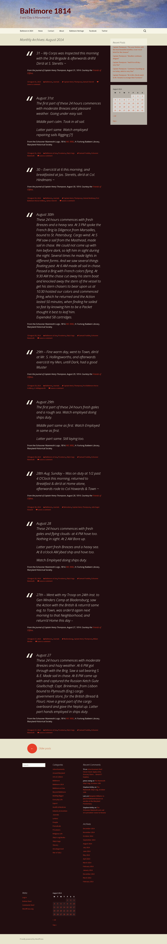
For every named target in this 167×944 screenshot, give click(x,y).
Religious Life (57, 834)
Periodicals (57, 826)
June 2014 (86, 851)
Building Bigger (58, 796)
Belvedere (67, 507)
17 (142, 103)
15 (133, 103)
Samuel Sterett (88, 82)
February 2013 (88, 881)
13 (124, 103)
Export (55, 803)
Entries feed (26, 901)
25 (115, 110)
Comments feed (28, 905)
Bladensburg (68, 639)
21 (129, 107)
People (55, 822)
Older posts (41, 748)
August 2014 (87, 844)
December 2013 (89, 874)
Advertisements (59, 769)
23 (138, 107)
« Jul (114, 116)
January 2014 (88, 870)
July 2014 (86, 847)
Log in (24, 897)
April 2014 (86, 859)
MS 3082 (70, 141)
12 (120, 103)
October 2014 (88, 836)
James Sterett (51, 201)
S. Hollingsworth (40, 388)
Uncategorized (58, 849)
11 (115, 103)
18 (115, 107)
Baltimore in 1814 (26, 31)
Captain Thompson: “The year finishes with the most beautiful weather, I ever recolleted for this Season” (128, 49)
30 (138, 110)
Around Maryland (59, 773)
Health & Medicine (59, 807)
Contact (51, 31)
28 (129, 110)
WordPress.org (27, 909)
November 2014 (89, 832)
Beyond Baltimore (59, 792)
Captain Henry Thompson (73, 82)
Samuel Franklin (84, 153)
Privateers (62, 153)
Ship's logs (71, 153)
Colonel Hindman (89, 198)
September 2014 (89, 840)
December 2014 (89, 828)
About (61, 31)
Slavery (55, 845)
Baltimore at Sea (51, 153)
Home (40, 31)
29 (133, 110)
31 (142, 110)
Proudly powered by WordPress (31, 939)
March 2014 (87, 863)
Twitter (104, 31)
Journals (56, 82)
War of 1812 (57, 852)
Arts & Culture (58, 777)
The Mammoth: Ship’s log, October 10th (94, 789)
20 (124, 107)
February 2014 (88, 866)
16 (138, 103)
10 (142, 100)
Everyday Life (58, 799)
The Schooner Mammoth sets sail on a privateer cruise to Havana (94, 810)
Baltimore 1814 (58, 784)
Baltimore (48, 82)
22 (133, 107)
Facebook (92, 31)
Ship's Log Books (59, 837)
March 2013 (87, 878)
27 (124, 110)
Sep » (115, 121)
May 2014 (86, 855)
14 (129, 103)
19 (120, 107)
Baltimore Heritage (76, 31)
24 (142, 107)
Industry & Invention (60, 811)
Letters (55, 818)
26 (120, 110)
